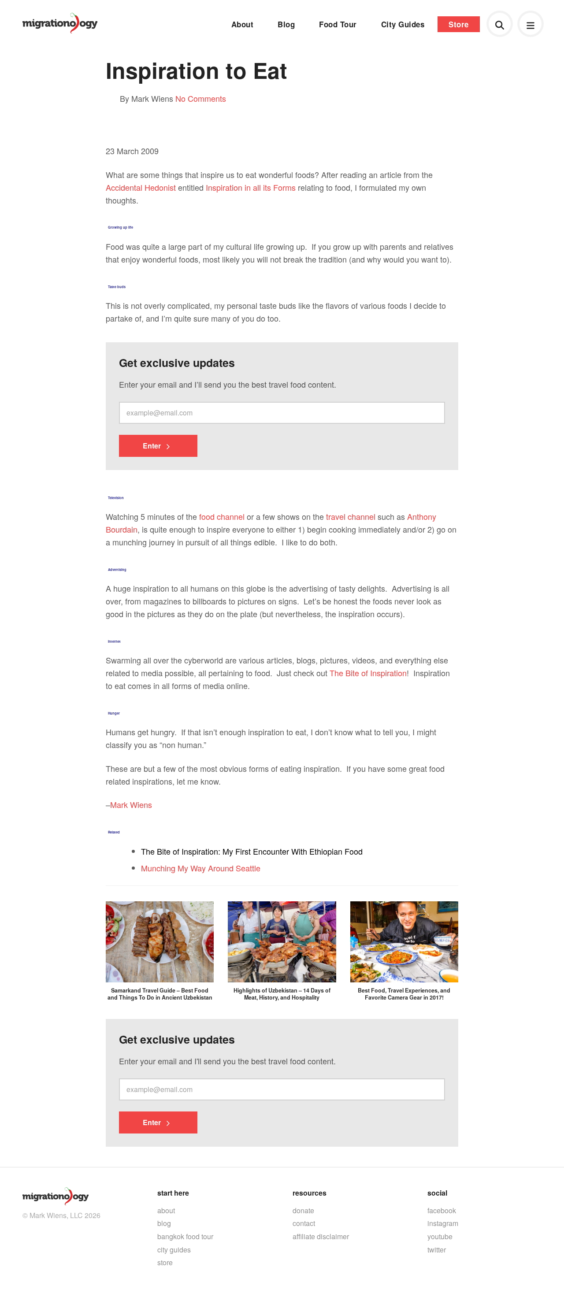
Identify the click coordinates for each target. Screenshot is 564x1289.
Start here (173, 1193)
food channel (222, 516)
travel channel (350, 516)
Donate (303, 1210)
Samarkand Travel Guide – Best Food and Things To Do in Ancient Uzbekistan (160, 993)
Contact (304, 1223)
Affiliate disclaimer (321, 1236)
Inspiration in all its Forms (251, 187)
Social (437, 1193)
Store (459, 24)
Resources (310, 1193)
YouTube (440, 1236)
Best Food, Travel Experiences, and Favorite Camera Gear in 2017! (404, 993)
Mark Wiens (131, 804)
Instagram (442, 1223)
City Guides (403, 24)
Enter (153, 446)
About (242, 24)
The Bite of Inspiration (368, 672)
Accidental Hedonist (141, 187)
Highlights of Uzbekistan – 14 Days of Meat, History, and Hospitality (282, 993)
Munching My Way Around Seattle (200, 868)
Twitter (436, 1250)
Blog (286, 24)
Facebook (441, 1210)
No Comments (200, 98)
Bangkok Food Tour (185, 1236)
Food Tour (338, 24)
